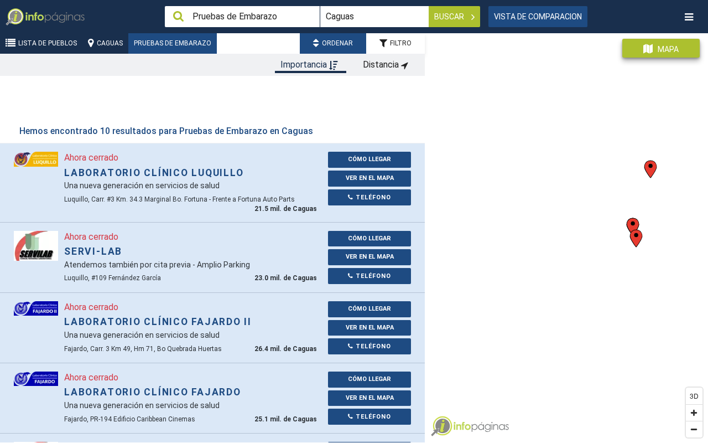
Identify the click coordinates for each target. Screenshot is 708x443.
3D (694, 395)
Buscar (450, 16)
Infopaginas (441, 426)
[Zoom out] (694, 429)
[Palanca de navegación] (688, 16)
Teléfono (372, 197)
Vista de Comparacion (538, 16)
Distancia (382, 64)
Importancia (304, 64)
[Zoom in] (694, 412)
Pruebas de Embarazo (172, 43)
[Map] (566, 234)
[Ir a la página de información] (36, 158)
